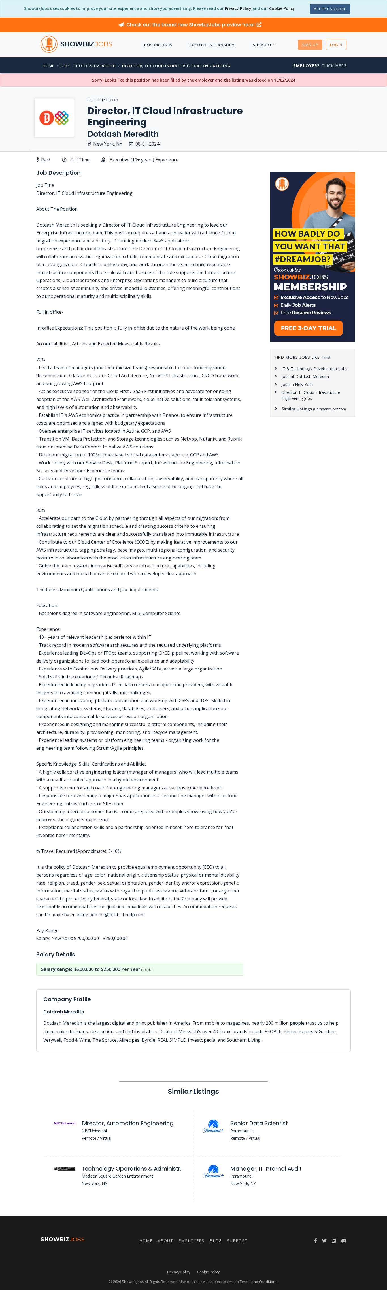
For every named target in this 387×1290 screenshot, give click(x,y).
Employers (191, 1240)
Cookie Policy (282, 8)
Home (48, 65)
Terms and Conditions (258, 1281)
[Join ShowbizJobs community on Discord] (343, 1241)
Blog (216, 1240)
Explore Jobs (158, 44)
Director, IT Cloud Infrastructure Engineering (176, 65)
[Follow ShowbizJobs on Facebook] (315, 1241)
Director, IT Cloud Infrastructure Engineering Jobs (311, 395)
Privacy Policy (238, 8)
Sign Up (310, 44)
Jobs (65, 65)
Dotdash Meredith (96, 65)
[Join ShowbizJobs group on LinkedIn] (334, 1241)
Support (262, 44)
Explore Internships (213, 44)
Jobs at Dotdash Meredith (305, 376)
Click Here (320, 65)
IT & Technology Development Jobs (314, 368)
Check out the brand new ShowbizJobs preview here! (191, 24)
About (165, 1240)
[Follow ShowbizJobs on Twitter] (324, 1241)
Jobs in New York (297, 384)
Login (336, 44)
